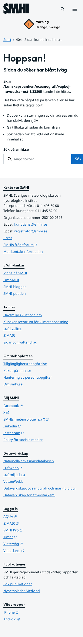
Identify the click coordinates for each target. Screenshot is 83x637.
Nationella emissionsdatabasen (28, 461)
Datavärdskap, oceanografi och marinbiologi (39, 488)
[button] (62, 9)
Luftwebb (33, 467)
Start (7, 39)
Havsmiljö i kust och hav (22, 315)
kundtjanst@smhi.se (30, 224)
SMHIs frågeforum (41, 244)
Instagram (34, 432)
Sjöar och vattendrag (20, 342)
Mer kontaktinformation (23, 251)
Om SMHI (11, 280)
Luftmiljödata (14, 474)
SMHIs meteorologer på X (41, 419)
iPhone (31, 612)
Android (32, 619)
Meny (74, 13)
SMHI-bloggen (15, 286)
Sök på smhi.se (16, 149)
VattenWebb (13, 481)
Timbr (31, 536)
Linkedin (33, 426)
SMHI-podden (14, 293)
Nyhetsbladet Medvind (21, 590)
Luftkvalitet (12, 328)
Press (7, 238)
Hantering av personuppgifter (27, 377)
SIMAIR (9, 335)
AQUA (31, 516)
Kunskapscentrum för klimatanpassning (35, 321)
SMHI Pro (33, 530)
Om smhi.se (13, 384)
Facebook (33, 405)
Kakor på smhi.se (17, 370)
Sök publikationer (17, 584)
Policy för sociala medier (23, 439)
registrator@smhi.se (30, 231)
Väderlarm (34, 550)
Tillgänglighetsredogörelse (25, 363)
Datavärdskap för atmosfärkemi (29, 495)
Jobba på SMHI (15, 273)
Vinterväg (33, 543)
